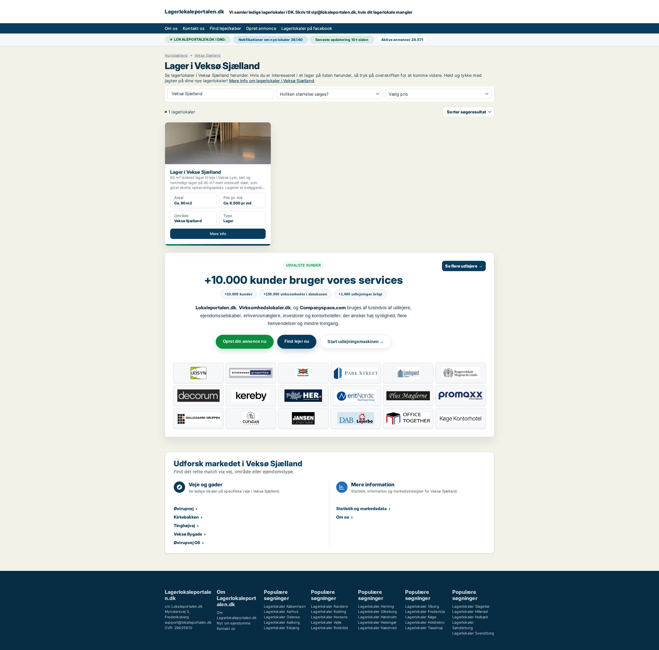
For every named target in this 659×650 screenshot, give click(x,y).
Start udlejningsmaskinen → (355, 341)
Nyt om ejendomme (233, 623)
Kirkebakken (186, 517)
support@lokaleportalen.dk (188, 622)
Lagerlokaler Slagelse (470, 606)
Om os (171, 28)
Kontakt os (194, 28)
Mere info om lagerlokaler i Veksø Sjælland (271, 80)
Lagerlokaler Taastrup (424, 628)
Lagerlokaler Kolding (328, 611)
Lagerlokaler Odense (282, 617)
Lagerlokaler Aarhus (281, 611)
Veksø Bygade (188, 534)
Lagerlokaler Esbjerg (281, 628)
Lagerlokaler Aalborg (282, 622)
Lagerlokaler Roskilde (329, 628)
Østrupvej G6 (187, 542)
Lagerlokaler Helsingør (377, 622)
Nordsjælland (176, 55)
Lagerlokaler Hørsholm (377, 617)
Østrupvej (184, 508)
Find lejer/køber (225, 28)
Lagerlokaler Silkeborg (377, 611)
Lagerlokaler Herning (376, 606)
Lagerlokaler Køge (420, 617)
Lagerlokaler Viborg (422, 606)
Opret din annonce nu (244, 341)
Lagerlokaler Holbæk (470, 617)
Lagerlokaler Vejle (326, 622)
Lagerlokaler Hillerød (470, 611)
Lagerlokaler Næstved (377, 628)
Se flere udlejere (464, 266)
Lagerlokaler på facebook (306, 28)
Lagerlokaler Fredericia (425, 611)
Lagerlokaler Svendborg (473, 633)
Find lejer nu (296, 341)
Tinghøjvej (184, 525)
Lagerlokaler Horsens (329, 617)
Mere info (218, 233)
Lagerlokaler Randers (329, 606)
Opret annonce (261, 28)
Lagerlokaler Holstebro (424, 622)
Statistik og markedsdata (361, 508)
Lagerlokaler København (285, 606)
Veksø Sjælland (207, 55)
